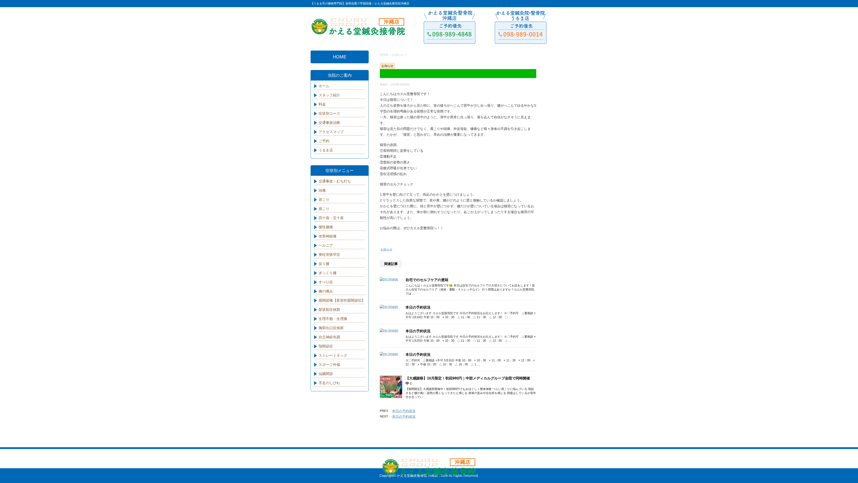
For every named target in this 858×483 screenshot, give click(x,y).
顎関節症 (326, 346)
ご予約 (324, 141)
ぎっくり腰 (327, 273)
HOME (339, 56)
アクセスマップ (331, 132)
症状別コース (329, 113)
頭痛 (322, 190)
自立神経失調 (329, 337)
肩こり (324, 209)
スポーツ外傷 (329, 364)
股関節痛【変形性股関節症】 (342, 300)
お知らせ (386, 249)
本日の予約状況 (418, 307)
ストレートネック (333, 355)
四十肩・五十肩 (331, 218)
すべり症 (326, 282)
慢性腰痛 (326, 227)
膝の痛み (326, 291)
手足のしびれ (329, 383)
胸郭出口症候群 (331, 328)
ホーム (324, 86)
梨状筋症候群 (329, 309)
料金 (322, 104)
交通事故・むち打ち (335, 181)
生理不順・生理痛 (333, 319)
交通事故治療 (329, 123)
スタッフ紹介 (329, 95)
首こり (324, 199)
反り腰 (324, 264)
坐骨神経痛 (327, 236)
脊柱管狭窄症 (329, 254)
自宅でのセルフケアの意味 (427, 280)
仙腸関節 (326, 374)
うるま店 (326, 150)
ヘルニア (326, 245)
